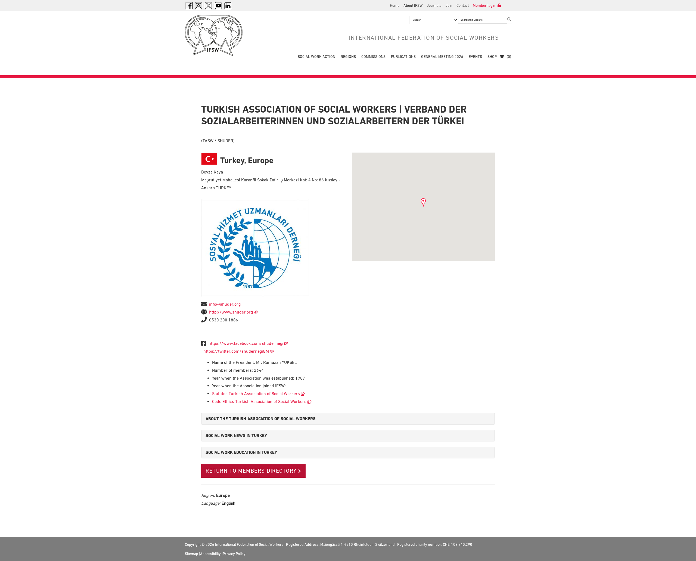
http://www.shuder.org (231, 311)
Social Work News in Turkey (236, 435)
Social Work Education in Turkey (241, 452)
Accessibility (210, 553)
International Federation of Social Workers (217, 35)
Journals (434, 5)
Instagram (199, 5)
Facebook (189, 5)
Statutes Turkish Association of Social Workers (256, 393)
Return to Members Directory (251, 471)
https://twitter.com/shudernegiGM (236, 351)
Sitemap (191, 553)
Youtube (218, 5)
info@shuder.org (225, 304)
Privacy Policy (234, 553)
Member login (484, 5)
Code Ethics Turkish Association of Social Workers (259, 401)
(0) (508, 56)
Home (394, 5)
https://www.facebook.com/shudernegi (246, 343)
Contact (462, 5)
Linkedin (228, 5)
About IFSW (413, 5)
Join (449, 5)
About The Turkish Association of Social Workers (261, 418)
